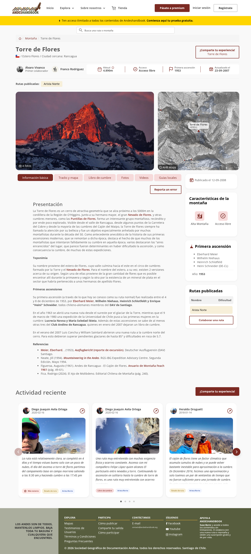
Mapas (68, 523)
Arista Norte (52, 84)
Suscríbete (205, 524)
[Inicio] (20, 38)
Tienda (122, 8)
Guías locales (168, 178)
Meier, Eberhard (51, 350)
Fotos (125, 178)
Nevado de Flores (139, 215)
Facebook (174, 523)
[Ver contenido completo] (82, 411)
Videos (143, 178)
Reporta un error (165, 189)
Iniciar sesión (201, 8)
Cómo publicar (107, 523)
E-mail (136, 523)
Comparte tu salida (110, 528)
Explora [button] (65, 8)
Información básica (35, 178)
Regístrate (225, 8)
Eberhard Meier (83, 301)
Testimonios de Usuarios (74, 530)
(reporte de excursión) (99, 350)
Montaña (31, 38)
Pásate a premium (172, 8)
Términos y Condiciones (80, 536)
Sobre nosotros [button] (91, 8)
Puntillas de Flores (83, 219)
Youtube (174, 529)
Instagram (175, 534)
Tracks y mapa (68, 178)
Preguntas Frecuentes (78, 541)
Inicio (50, 8)
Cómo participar (108, 532)
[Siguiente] (236, 452)
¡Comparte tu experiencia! (217, 52)
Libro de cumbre (100, 178)
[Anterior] (18, 452)
